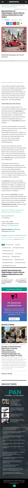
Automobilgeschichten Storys (18, 247)
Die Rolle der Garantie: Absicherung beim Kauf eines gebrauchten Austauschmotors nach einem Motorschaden (13, 437)
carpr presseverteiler (13, 344)
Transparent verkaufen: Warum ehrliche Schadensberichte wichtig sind (11, 465)
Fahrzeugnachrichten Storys (7, 262)
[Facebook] (7, 23)
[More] (21, 23)
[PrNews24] (2, 20)
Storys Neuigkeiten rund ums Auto (9, 265)
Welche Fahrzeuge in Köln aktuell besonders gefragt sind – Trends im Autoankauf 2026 (17, 420)
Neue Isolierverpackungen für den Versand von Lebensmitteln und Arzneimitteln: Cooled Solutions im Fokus (17, 409)
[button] (26, 2)
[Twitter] (11, 23)
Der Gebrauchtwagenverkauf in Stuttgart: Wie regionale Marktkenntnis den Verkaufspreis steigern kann (13, 473)
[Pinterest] (14, 23)
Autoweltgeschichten (16, 256)
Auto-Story (4, 175)
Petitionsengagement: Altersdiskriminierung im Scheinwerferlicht (21, 281)
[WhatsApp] (18, 23)
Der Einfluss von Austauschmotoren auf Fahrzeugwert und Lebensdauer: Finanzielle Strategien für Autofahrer (14, 432)
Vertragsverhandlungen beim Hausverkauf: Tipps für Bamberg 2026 (13, 444)
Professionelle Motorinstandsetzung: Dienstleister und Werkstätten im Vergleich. (13, 458)
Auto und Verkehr (5, 5)
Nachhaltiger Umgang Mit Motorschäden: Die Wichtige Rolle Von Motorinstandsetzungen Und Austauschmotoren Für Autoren (14, 428)
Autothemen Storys (6, 256)
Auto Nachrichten (5, 344)
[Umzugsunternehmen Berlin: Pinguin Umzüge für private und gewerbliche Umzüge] (5, 415)
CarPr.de (22, 239)
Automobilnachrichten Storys (8, 250)
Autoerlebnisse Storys (6, 247)
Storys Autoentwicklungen (20, 262)
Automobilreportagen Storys (7, 253)
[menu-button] (3, 2)
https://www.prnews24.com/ (11, 225)
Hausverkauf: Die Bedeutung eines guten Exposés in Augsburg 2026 (13, 447)
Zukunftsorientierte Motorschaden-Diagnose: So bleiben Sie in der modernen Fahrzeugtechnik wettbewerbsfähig (13, 461)
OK (14, 485)
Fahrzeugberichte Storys (19, 259)
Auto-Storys (17, 244)
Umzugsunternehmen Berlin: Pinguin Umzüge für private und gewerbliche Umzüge (16, 415)
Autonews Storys (18, 253)
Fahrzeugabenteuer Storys (7, 259)
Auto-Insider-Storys (9, 244)
